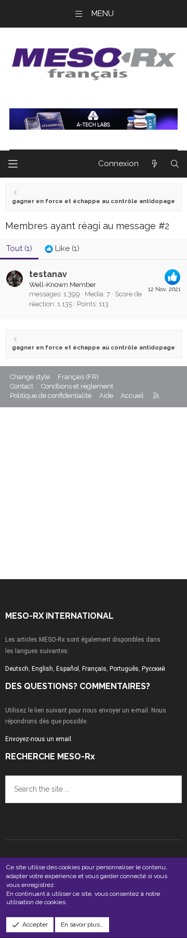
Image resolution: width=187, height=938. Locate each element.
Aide (106, 395)
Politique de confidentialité (50, 395)
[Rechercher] (175, 164)
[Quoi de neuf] (154, 164)
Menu (102, 13)
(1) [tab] (19, 248)
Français (94, 668)
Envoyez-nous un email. (39, 739)
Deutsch (17, 668)
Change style (30, 377)
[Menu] (13, 164)
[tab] (62, 248)
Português (124, 668)
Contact (21, 386)
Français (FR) (78, 377)
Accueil (132, 395)
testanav (48, 274)
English (42, 668)
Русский (153, 668)
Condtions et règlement (77, 386)
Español (67, 668)
